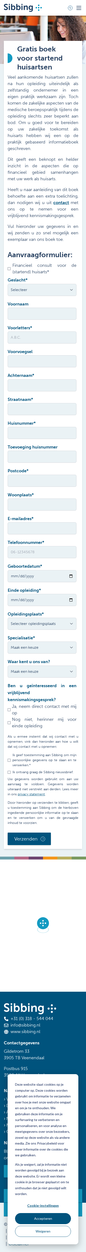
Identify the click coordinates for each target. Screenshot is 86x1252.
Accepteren (43, 1218)
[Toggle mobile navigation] (78, 8)
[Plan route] (43, 926)
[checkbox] (42, 716)
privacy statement (31, 794)
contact (61, 202)
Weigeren (43, 1231)
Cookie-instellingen (43, 1205)
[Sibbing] (23, 8)
